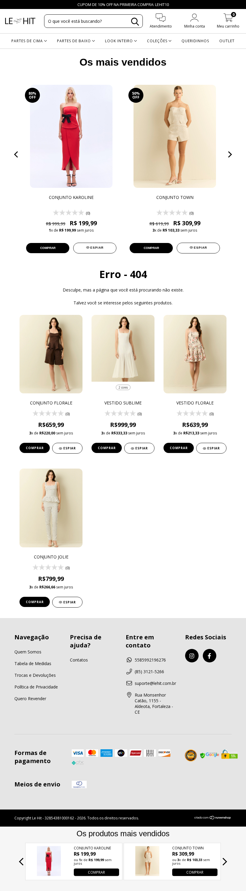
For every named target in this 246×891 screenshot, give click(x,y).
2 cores (123, 387)
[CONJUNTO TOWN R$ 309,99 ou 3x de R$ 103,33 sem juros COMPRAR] (147, 874)
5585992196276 (150, 660)
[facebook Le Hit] (16, 4)
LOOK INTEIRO (119, 40)
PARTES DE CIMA (27, 40)
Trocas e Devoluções (35, 675)
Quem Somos (27, 652)
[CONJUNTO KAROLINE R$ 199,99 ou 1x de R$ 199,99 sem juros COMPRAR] (48, 874)
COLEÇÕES (158, 40)
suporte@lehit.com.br (155, 683)
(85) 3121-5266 (149, 671)
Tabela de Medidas (32, 663)
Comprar (35, 448)
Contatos (79, 660)
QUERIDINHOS (195, 40)
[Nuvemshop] (213, 818)
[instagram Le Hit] (8, 4)
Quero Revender (30, 698)
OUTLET (227, 40)
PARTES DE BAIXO (74, 40)
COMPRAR (96, 872)
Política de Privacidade (36, 687)
